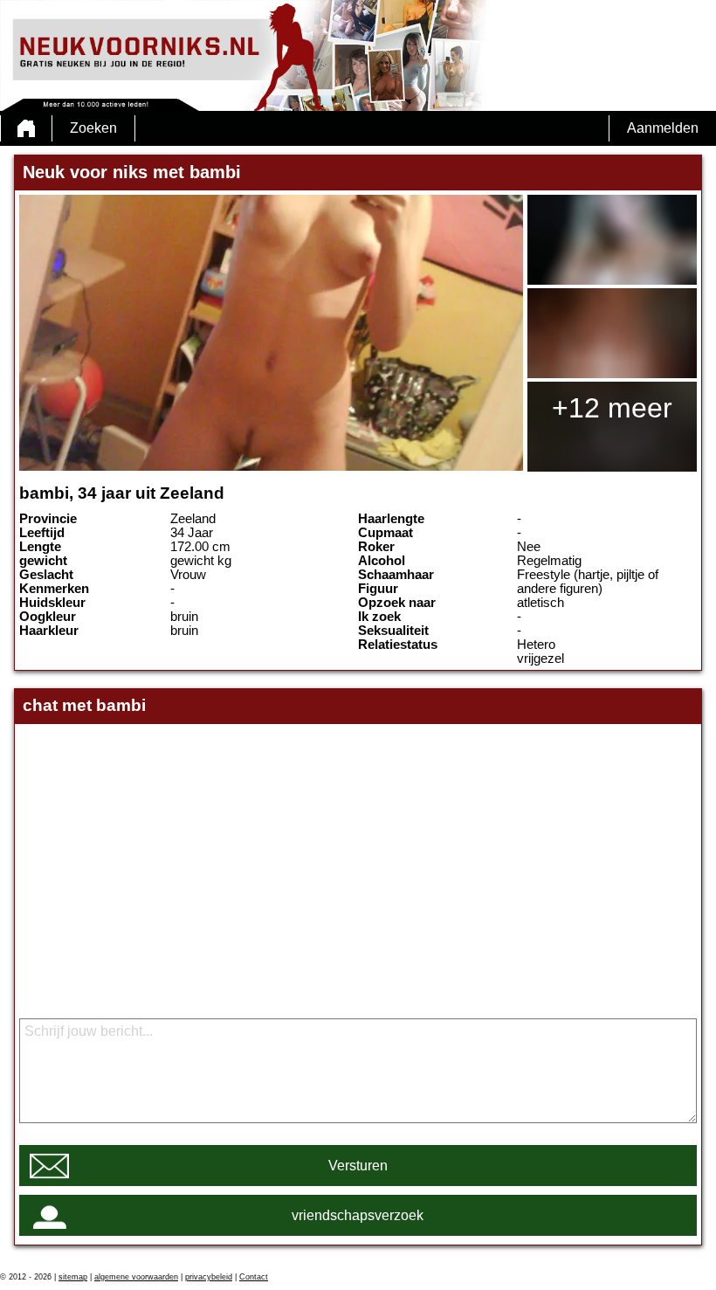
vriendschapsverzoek (357, 1215)
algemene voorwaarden (136, 1277)
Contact (253, 1277)
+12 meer (612, 408)
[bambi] (270, 333)
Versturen (358, 1165)
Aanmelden (663, 128)
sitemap (73, 1277)
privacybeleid (208, 1277)
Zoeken (93, 128)
